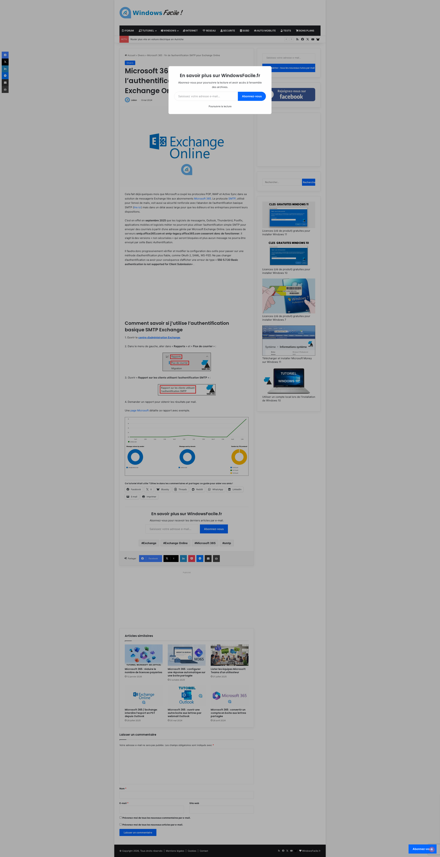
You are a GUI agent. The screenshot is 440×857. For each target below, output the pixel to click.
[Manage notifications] (432, 849)
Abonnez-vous (252, 96)
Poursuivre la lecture (220, 106)
